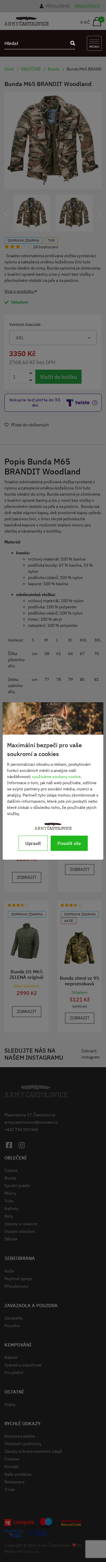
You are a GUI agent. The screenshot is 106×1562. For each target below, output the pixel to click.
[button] (6, 214)
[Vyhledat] (71, 43)
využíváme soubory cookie (56, 776)
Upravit (33, 843)
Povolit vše (69, 843)
